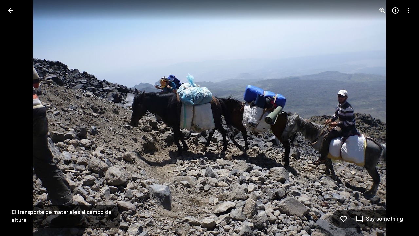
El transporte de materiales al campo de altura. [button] (62, 216)
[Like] (344, 219)
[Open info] (395, 10)
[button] (18, 118)
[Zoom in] (382, 10)
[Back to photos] (10, 10)
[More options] (408, 10)
